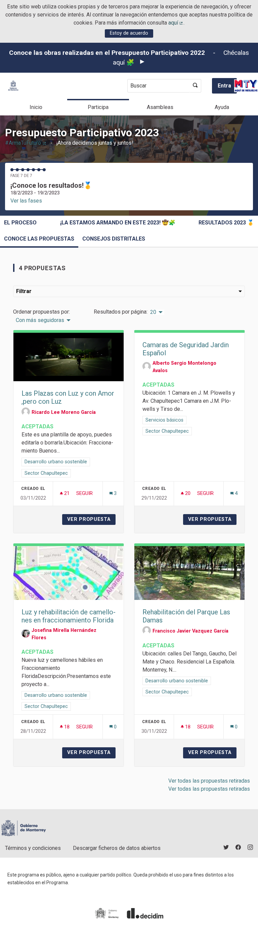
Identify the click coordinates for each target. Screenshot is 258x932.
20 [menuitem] (153, 312)
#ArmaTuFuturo (26, 143)
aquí (176, 23)
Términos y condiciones (33, 848)
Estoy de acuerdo (129, 33)
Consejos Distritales (113, 239)
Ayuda (222, 107)
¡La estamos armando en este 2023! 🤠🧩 (117, 222)
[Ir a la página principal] (13, 85)
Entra (224, 85)
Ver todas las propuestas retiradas (209, 781)
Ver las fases (26, 201)
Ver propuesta (91, 519)
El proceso (20, 222)
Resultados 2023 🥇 (226, 222)
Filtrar (24, 291)
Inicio (36, 107)
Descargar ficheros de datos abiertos (117, 848)
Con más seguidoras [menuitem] (40, 320)
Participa (98, 107)
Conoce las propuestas (39, 239)
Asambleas (160, 107)
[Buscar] (195, 86)
